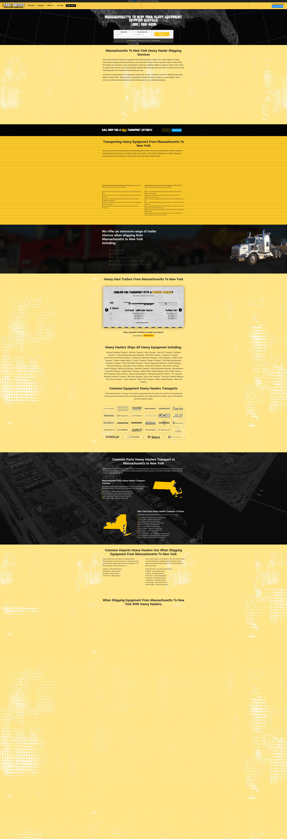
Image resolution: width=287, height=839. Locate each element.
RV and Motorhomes (176, 809)
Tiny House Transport (114, 379)
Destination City (142, 32)
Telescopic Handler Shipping (172, 376)
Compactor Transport (170, 355)
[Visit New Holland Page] (150, 423)
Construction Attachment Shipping (117, 358)
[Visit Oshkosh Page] (164, 423)
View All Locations (108, 800)
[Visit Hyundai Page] (136, 416)
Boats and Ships (175, 795)
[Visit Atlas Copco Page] (122, 408)
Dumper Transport (154, 360)
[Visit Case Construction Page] (136, 408)
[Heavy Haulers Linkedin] (114, 812)
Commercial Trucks (176, 797)
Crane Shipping (164, 358)
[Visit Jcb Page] (164, 416)
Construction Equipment (177, 800)
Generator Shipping (114, 366)
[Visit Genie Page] (178, 408)
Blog (131, 807)
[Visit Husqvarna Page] (122, 416)
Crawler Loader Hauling (122, 360)
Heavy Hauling (154, 805)
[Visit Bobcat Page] (154, 437)
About (131, 795)
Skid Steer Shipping (135, 376)
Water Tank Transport (146, 379)
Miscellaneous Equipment (178, 807)
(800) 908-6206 (278, 6)
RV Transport (177, 374)
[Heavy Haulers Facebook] (103, 812)
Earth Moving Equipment (172, 360)
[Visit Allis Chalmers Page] (108, 408)
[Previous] (106, 310)
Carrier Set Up (181, 834)
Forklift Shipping (174, 363)
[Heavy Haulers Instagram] (107, 812)
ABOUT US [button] (50, 5)
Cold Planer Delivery (153, 355)
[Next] (180, 310)
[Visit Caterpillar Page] (112, 437)
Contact (132, 797)
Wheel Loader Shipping (164, 379)
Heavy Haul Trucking (153, 366)
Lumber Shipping (110, 368)
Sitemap (176, 834)
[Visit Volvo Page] (150, 430)
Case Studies (133, 809)
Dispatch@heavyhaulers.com (110, 803)
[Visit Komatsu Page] (122, 423)
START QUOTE (71, 5)
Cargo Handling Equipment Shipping (130, 355)
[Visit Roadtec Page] (178, 423)
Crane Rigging (154, 797)
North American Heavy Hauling (115, 374)
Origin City (124, 32)
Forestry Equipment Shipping (155, 363)
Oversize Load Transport (156, 812)
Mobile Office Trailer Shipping (152, 371)
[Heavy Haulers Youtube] (111, 812)
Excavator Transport (113, 363)
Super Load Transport (152, 376)
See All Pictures (164, 703)
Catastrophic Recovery (156, 795)
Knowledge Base (134, 802)
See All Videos (136, 703)
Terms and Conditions (161, 834)
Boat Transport (150, 352)
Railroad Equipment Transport (159, 374)
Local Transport (154, 809)
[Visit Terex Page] (122, 430)
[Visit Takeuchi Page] (108, 430)
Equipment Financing (109, 809)
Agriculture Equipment (177, 793)
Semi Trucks (174, 812)
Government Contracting (156, 802)
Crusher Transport (139, 360)
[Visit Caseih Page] (136, 430)
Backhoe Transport (136, 352)
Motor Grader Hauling (173, 371)
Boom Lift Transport (164, 352)
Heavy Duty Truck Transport (133, 366)
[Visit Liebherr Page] (136, 423)
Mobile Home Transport (130, 371)
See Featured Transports (110, 703)
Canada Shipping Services (156, 793)
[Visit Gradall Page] (108, 416)
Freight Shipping (154, 800)
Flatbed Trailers (117, 250)
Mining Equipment (176, 805)
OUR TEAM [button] (60, 5)
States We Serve (134, 800)
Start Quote (166, 130)
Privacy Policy (170, 834)
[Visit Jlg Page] (178, 416)
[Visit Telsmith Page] (178, 430)
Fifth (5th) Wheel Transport (132, 363)
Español (132, 814)
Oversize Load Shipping (137, 374)
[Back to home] (13, 5)
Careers (132, 812)
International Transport (156, 807)
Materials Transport (142, 368)
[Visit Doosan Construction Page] (164, 408)
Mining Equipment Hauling (161, 368)
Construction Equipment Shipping (144, 358)
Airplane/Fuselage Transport (117, 352)
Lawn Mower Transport (170, 366)
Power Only (153, 814)
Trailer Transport (130, 379)
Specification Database (135, 805)
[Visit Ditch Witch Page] (150, 408)
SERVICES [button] (41, 5)
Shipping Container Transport (115, 376)
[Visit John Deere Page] (175, 437)
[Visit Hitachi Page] (150, 416)
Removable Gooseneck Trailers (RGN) (125, 257)
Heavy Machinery (176, 802)
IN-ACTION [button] (31, 5)
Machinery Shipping (125, 368)
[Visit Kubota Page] (133, 437)
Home (131, 793)
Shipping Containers (176, 814)
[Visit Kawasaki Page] (164, 430)
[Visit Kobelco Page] (108, 423)
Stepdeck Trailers (117, 254)
